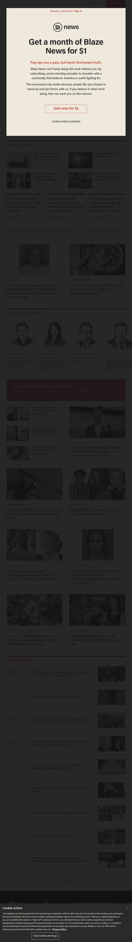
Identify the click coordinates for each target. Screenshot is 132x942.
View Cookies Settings (45, 936)
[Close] (126, 908)
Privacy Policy (59, 929)
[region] (66, 922)
